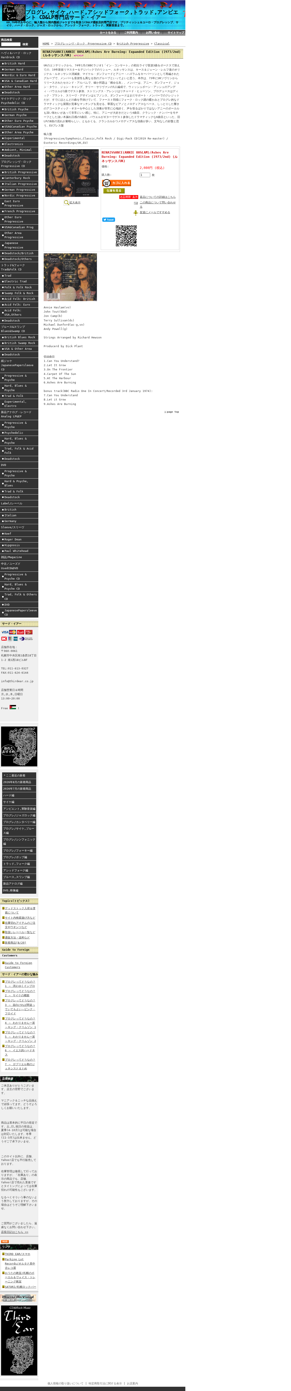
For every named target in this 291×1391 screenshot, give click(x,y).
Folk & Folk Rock (18, 287)
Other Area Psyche (18, 132)
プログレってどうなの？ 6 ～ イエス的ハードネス (20, 1050)
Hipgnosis (12, 545)
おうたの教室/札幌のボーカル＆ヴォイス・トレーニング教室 (20, 1277)
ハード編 (8, 795)
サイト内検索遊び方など (20, 917)
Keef (7, 533)
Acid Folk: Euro (17, 304)
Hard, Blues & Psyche (15, 388)
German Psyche (15, 115)
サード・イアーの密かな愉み (20, 974)
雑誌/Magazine (11, 557)
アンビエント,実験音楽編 (19, 808)
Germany (10, 521)
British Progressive (20, 172)
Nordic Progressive (19, 195)
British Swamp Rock (19, 343)
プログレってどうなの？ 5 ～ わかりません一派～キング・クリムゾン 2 (20, 1037)
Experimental (14, 138)
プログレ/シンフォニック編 (19, 841)
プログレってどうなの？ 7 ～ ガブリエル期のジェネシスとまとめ (20, 1064)
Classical (162, 43)
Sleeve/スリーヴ (12, 527)
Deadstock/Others (18, 259)
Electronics (13, 144)
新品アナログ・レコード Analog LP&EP (17, 414)
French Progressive (19, 211)
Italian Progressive (20, 184)
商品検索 (6, 39)
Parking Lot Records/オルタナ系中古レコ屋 (20, 1263)
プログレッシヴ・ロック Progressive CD (17, 164)
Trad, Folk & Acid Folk (18, 450)
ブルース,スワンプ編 (16, 877)
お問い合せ (153, 32)
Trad (7, 275)
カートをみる (108, 32)
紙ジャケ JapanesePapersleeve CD (17, 365)
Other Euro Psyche (18, 120)
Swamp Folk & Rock (18, 293)
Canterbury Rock (17, 178)
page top (173, 411)
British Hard (14, 63)
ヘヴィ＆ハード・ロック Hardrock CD (17, 55)
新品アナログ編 (13, 883)
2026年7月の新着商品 (17, 788)
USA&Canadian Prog (18, 227)
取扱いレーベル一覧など (20, 932)
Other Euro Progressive (13, 219)
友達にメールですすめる (155, 212)
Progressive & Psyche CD (15, 576)
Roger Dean (13, 539)
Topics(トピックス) (16, 900)
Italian (10, 515)
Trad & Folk (13, 395)
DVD (3, 465)
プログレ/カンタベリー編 (19, 822)
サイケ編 (8, 802)
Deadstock (12, 92)
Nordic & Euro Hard (19, 75)
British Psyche (16, 109)
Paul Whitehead (16, 551)
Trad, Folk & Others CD (20, 596)
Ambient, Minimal (18, 149)
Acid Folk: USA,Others (13, 312)
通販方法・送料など (17, 937)
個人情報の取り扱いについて (66, 1383)
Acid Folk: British (19, 298)
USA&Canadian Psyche (20, 126)
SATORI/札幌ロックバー (20, 1286)
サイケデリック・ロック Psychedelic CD (17, 100)
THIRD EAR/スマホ (17, 1254)
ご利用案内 (131, 32)
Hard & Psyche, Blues (16, 483)
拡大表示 (75, 202)
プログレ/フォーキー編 (18, 850)
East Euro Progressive (13, 203)
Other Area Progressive (13, 235)
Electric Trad (15, 281)
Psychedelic (13, 432)
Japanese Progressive (13, 245)
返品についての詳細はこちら (158, 197)
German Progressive (19, 189)
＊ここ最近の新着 (14, 775)
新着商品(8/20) (15, 942)
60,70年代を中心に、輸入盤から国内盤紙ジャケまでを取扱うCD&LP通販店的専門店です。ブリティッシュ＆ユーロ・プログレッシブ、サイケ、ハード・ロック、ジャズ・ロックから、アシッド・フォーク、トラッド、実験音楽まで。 (92, 24)
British (10, 509)
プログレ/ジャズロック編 (19, 815)
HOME (46, 43)
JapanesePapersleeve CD (20, 612)
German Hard (13, 69)
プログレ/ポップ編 (15, 857)
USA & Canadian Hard (20, 81)
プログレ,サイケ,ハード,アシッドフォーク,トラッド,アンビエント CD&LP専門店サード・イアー (102, 14)
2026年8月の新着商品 (17, 782)
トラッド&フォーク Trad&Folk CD (14, 267)
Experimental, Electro (15, 404)
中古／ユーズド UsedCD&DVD (12, 566)
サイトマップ (176, 32)
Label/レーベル (11, 503)
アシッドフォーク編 (15, 870)
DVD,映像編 (10, 890)
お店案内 (132, 1383)
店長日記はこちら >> (14, 1232)
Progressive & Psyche (15, 377)
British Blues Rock (19, 337)
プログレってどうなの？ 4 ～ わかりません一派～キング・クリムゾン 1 (20, 1023)
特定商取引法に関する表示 (105, 1383)
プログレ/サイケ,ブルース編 (18, 830)
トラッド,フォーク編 (16, 863)
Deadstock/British (18, 253)
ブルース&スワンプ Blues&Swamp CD (14, 329)
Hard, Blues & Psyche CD (15, 586)
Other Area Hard (17, 86)
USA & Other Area (18, 348)
